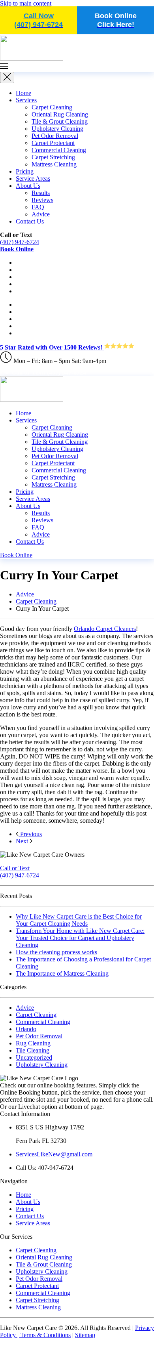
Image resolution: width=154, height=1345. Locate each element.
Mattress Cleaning (54, 164)
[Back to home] (31, 58)
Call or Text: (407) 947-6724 (48, 372)
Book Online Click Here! (116, 20)
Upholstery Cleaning (57, 128)
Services (26, 100)
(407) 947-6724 (19, 242)
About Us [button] (28, 505)
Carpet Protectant (53, 142)
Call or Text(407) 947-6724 (19, 872)
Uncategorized (34, 1057)
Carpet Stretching (53, 157)
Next (23, 841)
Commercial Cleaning (59, 150)
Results (41, 192)
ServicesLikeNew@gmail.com (54, 1154)
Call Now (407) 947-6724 (38, 20)
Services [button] (26, 420)
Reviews (42, 200)
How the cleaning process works (56, 952)
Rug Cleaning (33, 1043)
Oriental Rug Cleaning (60, 114)
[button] (77, 67)
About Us (28, 185)
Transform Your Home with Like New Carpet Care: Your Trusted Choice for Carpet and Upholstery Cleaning (80, 937)
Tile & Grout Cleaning (60, 121)
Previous (30, 834)
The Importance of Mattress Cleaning (62, 973)
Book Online (16, 555)
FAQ (38, 207)
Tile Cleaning (32, 1050)
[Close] (7, 77)
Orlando (26, 1029)
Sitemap (85, 1335)
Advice (41, 214)
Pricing (25, 171)
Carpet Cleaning (52, 107)
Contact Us (30, 221)
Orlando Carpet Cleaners (105, 628)
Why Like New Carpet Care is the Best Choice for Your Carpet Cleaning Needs (79, 920)
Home (23, 93)
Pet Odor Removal (55, 135)
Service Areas (33, 178)
